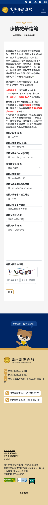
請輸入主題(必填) (14, 215)
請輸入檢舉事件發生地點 (17, 194)
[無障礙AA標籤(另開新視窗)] (10, 481)
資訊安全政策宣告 (11, 456)
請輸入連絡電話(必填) (16, 142)
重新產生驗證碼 (28, 280)
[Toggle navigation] (43, 10)
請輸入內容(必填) (14, 225)
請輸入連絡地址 (13, 173)
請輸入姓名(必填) (14, 132)
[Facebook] (26, 2)
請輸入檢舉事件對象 (15, 204)
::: (22, 2)
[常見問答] (40, 2)
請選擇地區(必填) (14, 163)
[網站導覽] (35, 2)
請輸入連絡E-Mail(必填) (17, 153)
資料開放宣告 (9, 450)
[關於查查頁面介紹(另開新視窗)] (24, 334)
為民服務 (17, 35)
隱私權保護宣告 (10, 453)
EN (45, 2)
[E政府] (33, 481)
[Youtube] (30, 2)
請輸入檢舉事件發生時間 (17, 184)
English (7, 459)
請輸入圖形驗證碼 (14, 264)
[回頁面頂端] (41, 498)
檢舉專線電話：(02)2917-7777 (24, 393)
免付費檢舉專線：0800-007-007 (25, 399)
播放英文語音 (12, 280)
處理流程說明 (25, 76)
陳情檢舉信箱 (29, 35)
